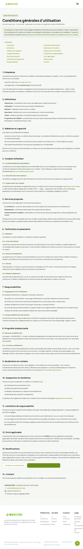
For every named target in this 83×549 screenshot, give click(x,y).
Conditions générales (76, 518)
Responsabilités (12, 62)
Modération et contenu (52, 48)
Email (64, 521)
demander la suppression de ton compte (63, 35)
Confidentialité (67, 542)
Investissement (42, 524)
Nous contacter (65, 518)
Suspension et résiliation (52, 51)
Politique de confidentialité (14, 465)
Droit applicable (49, 56)
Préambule (10, 45)
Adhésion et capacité (14, 51)
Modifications (48, 59)
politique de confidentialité (36, 35)
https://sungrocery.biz (23, 82)
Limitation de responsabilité (53, 53)
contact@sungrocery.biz (24, 171)
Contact (46, 62)
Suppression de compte (71, 186)
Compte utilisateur (13, 53)
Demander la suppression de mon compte (44, 465)
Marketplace (42, 521)
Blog (53, 524)
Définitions (10, 48)
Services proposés (13, 56)
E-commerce (42, 518)
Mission (54, 521)
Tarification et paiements (15, 59)
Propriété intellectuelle (52, 45)
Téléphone (65, 524)
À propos (54, 518)
